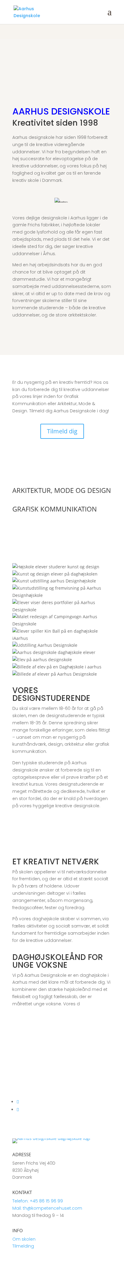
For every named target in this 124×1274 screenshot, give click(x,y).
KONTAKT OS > (26, 1037)
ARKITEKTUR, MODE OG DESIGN (61, 490)
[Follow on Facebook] (18, 1109)
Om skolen (24, 1239)
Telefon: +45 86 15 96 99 (37, 1201)
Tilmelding (23, 1246)
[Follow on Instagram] (18, 1101)
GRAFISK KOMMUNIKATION (54, 508)
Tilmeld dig (62, 431)
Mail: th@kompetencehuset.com (47, 1208)
